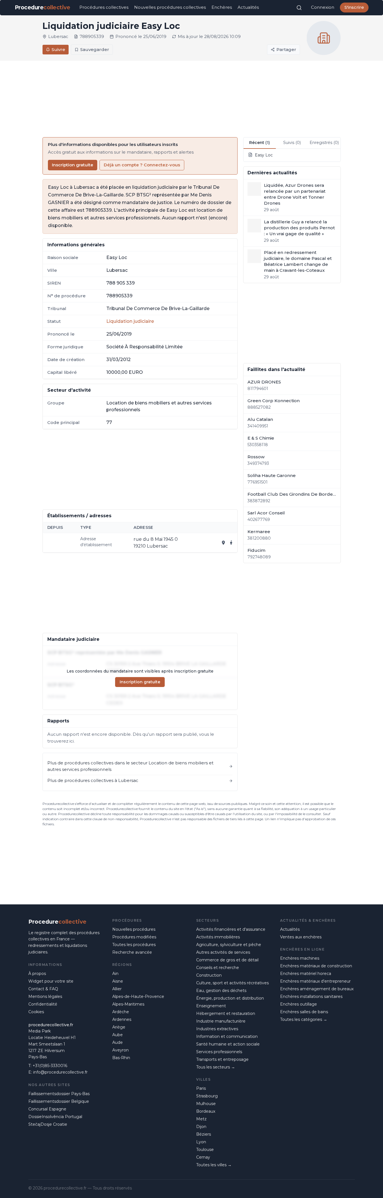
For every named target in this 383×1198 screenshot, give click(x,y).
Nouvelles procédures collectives (170, 7)
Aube (117, 1034)
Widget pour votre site (50, 981)
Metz (201, 1118)
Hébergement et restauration (225, 1013)
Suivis (292, 142)
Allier (117, 988)
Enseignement (211, 1005)
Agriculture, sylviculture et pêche (228, 944)
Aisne (117, 981)
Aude (117, 1042)
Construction (209, 975)
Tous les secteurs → (215, 1067)
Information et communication (227, 1036)
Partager (286, 49)
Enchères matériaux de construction (316, 965)
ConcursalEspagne (47, 1109)
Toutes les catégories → (303, 1019)
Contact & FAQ (43, 988)
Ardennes (121, 1019)
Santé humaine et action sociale (228, 1044)
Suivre (58, 49)
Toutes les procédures (134, 944)
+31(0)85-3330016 (50, 1065)
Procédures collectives (103, 7)
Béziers (203, 1134)
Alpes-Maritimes (128, 1004)
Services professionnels (219, 1051)
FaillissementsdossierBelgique (58, 1101)
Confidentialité (42, 1004)
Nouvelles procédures (133, 929)
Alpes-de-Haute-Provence (138, 996)
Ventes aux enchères (300, 937)
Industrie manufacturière (221, 1021)
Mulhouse (206, 1103)
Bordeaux (205, 1111)
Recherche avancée (132, 952)
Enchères (221, 7)
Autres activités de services (223, 952)
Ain (115, 973)
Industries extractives (217, 1028)
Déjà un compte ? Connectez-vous (142, 164)
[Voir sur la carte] (223, 542)
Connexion (322, 7)
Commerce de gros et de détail (227, 959)
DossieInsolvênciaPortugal (55, 1116)
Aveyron (120, 1050)
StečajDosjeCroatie (47, 1124)
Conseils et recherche (217, 967)
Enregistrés (324, 142)
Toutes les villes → (214, 1164)
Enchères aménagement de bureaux (317, 988)
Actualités (248, 7)
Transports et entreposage (222, 1059)
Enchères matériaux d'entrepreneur (315, 981)
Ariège (118, 1027)
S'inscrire (354, 7)
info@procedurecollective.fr (60, 1072)
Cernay (203, 1157)
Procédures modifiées (134, 937)
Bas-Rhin (121, 1057)
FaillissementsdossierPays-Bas (59, 1093)
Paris (201, 1088)
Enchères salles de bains (304, 1011)
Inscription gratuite (72, 164)
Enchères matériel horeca (305, 973)
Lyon (201, 1141)
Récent (259, 142)
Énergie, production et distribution (230, 998)
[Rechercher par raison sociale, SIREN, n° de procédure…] (299, 8)
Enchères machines (299, 958)
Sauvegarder (94, 49)
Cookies (36, 1011)
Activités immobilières (218, 937)
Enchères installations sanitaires (311, 996)
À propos (37, 973)
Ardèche (120, 1011)
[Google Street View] (231, 542)
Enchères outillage (298, 1004)
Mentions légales (45, 996)
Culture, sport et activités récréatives (232, 982)
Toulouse (205, 1149)
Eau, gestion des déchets (221, 990)
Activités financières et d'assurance (230, 929)
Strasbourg (207, 1096)
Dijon (201, 1126)
